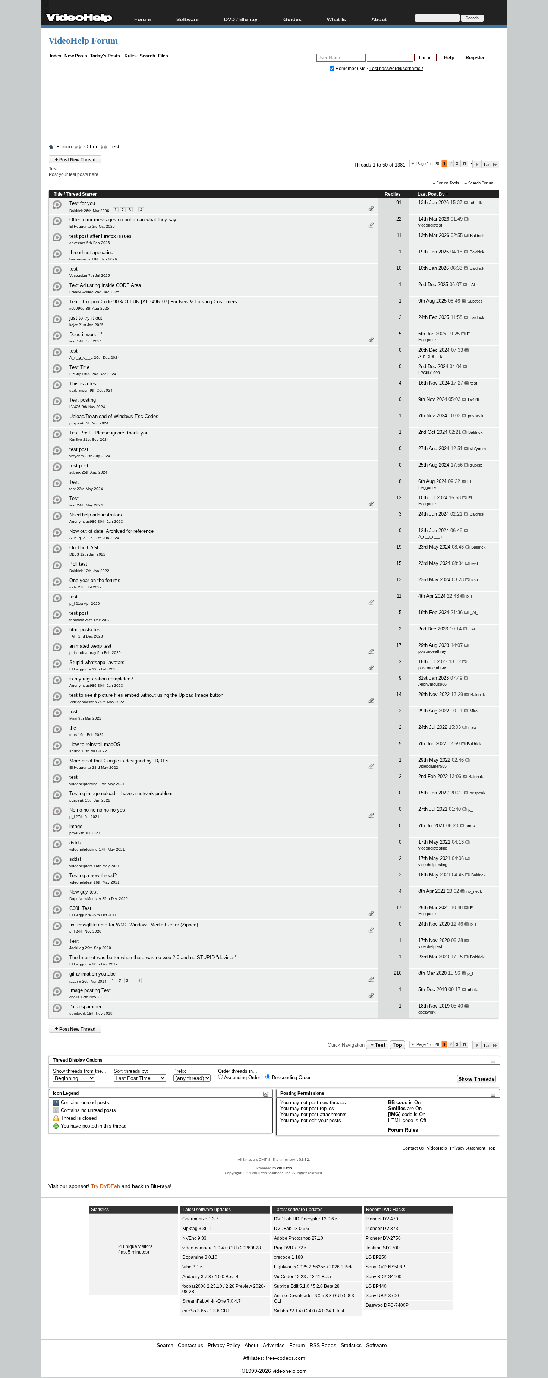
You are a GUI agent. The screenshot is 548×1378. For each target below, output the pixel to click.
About (251, 1345)
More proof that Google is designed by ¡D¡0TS (119, 761)
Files (163, 56)
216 (397, 973)
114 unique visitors (133, 1246)
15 (398, 563)
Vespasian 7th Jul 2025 (89, 276)
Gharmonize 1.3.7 (200, 1218)
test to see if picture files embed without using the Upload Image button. (147, 695)
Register (475, 57)
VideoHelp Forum (83, 40)
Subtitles (475, 301)
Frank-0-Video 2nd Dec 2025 (94, 292)
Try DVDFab (105, 1186)
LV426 (473, 399)
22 (398, 219)
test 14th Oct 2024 (85, 341)
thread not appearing (91, 252)
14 (398, 694)
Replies (393, 194)
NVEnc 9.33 (194, 1238)
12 (398, 497)
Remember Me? (351, 68)
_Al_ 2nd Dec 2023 (86, 636)
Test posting (82, 400)
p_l (469, 596)
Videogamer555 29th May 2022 (96, 702)
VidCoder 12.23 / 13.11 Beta (302, 1276)
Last (488, 164)
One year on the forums (94, 580)
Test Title (79, 367)
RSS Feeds (322, 1345)
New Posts (75, 56)
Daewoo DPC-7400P (387, 1305)
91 (398, 202)
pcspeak (476, 416)
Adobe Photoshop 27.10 (298, 1238)
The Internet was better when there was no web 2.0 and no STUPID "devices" (153, 957)
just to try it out (85, 318)
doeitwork (427, 1012)
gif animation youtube (92, 974)
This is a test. (84, 383)
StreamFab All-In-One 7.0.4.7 (211, 1301)
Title (58, 194)
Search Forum (481, 183)
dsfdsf (76, 843)
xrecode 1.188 (288, 1257)
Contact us (190, 1345)
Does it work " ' (85, 334)
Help (449, 57)
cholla (473, 989)
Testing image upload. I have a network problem (121, 793)
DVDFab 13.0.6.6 (291, 1228)
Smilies (397, 1108)
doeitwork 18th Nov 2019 (91, 1013)
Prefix (179, 1071)
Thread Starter (81, 194)
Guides (292, 19)
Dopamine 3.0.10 (199, 1257)
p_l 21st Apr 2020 (84, 603)
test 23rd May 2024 (86, 489)
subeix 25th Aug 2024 (88, 472)
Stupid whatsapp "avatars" (97, 662)
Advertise (274, 1345)
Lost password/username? (396, 68)
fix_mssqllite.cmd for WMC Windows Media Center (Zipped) (133, 924)
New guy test (83, 892)
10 (398, 268)
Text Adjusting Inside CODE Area (105, 285)
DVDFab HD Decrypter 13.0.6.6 (306, 1218)
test (73, 269)
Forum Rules (403, 1130)
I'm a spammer (85, 1006)
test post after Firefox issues (100, 236)
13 (398, 579)
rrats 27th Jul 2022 (85, 587)
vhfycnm (478, 448)
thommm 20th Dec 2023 (90, 620)
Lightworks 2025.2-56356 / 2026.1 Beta (314, 1267)
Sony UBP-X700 (382, 1295)
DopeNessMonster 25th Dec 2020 (98, 899)
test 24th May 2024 (86, 505)
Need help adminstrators (95, 515)
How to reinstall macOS (94, 744)
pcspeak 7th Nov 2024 (88, 423)
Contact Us (413, 1148)
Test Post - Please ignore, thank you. (109, 433)
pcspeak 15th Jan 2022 (89, 800)
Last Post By (431, 194)
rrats (472, 727)
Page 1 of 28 (427, 163)
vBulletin (284, 1168)
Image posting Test (90, 990)
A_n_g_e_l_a (430, 356)
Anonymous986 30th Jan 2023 (96, 521)
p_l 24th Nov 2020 (85, 931)
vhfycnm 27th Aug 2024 (89, 456)
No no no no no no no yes (97, 810)
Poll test (78, 564)
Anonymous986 (432, 684)
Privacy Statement (467, 1148)
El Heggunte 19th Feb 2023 (93, 669)
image (75, 826)
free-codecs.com (285, 1358)
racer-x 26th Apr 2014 (88, 981)
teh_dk (476, 202)
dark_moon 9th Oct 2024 (91, 390)
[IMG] (394, 1114)
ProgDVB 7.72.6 (290, 1248)
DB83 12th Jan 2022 (87, 554)
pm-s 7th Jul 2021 (84, 833)
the (72, 728)
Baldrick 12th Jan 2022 (89, 571)
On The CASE (84, 547)
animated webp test (90, 646)
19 (398, 547)
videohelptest (430, 225)
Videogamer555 (432, 766)
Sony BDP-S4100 (383, 1276)
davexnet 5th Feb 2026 (89, 243)
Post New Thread (75, 159)
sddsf (75, 859)
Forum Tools (448, 183)
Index (56, 56)
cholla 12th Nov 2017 (87, 997)
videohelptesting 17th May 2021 (97, 784)
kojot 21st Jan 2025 (86, 325)
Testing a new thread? (93, 875)
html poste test (85, 629)
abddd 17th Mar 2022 (88, 751)
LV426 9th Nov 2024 (87, 407)
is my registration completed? (101, 679)
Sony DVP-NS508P (385, 1267)
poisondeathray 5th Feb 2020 (95, 653)
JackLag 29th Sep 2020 (90, 948)
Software (187, 19)
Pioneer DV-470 (382, 1218)
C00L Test (80, 908)
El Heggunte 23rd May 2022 (93, 767)
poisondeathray (432, 651)
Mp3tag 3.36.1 (196, 1228)
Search (147, 56)
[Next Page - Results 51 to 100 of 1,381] (477, 164)
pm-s (470, 826)
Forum (142, 19)
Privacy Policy (224, 1345)
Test (114, 146)
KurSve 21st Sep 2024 (89, 439)
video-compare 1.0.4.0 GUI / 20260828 (221, 1248)
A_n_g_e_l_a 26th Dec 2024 (94, 357)
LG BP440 (376, 1286)
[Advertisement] (274, 109)
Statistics (351, 1345)
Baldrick (477, 235)
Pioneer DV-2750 (383, 1238)
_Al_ (473, 284)
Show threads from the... (79, 1071)
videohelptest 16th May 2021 (94, 866)
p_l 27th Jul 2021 (84, 817)
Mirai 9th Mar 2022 (85, 718)
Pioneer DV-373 (382, 1228)
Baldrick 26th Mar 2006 (89, 211)
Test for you (82, 203)
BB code (397, 1102)
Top (397, 1045)
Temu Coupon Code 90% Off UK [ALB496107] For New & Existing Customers (153, 301)
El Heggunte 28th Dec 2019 (93, 964)
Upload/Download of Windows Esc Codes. (114, 416)
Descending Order (290, 1077)
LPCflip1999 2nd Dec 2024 (92, 374)
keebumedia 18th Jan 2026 (93, 259)
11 (464, 163)
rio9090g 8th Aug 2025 (89, 308)
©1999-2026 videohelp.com (274, 1371)
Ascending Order (241, 1077)
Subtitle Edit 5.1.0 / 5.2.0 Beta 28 (307, 1286)
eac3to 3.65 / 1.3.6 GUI (205, 1311)
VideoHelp (437, 1148)
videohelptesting (432, 848)
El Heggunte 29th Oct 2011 (93, 915)
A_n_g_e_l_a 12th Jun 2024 (94, 538)
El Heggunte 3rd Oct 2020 (92, 226)
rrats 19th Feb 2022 (86, 735)
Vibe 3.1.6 (192, 1267)
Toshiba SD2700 (383, 1248)
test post (78, 449)
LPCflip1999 (429, 372)
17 (398, 645)
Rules (131, 56)
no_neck (474, 891)
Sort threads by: (131, 1071)
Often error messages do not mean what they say (122, 219)
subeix (476, 465)
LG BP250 (376, 1257)
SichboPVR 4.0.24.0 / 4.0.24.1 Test (309, 1311)
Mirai (474, 711)
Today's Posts (105, 56)
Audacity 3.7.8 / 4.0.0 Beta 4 (210, 1276)
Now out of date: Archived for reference (111, 531)
